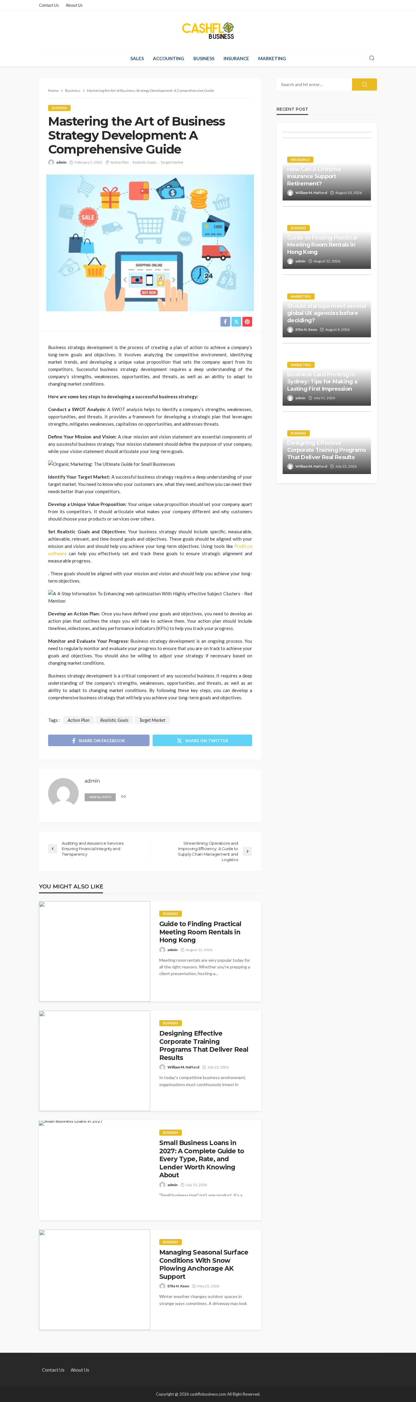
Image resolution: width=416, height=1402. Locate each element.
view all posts (100, 797)
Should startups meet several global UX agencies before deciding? (326, 313)
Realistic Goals (145, 162)
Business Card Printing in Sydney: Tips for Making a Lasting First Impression (322, 381)
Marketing (272, 58)
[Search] (372, 58)
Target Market (171, 162)
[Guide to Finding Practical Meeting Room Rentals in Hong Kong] (94, 951)
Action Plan (120, 162)
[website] (123, 797)
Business (203, 58)
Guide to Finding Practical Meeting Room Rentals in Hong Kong (200, 932)
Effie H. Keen (178, 1286)
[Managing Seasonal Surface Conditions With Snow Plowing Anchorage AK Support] (94, 1280)
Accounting (168, 58)
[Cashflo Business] (208, 30)
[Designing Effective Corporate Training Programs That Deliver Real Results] (94, 1061)
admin (61, 162)
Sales (137, 58)
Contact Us (49, 5)
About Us (74, 5)
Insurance (236, 58)
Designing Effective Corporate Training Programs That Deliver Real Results (203, 1045)
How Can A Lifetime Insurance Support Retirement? (314, 176)
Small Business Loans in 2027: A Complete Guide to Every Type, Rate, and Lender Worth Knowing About (201, 1159)
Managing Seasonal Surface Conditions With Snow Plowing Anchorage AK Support (203, 1264)
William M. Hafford (183, 1067)
